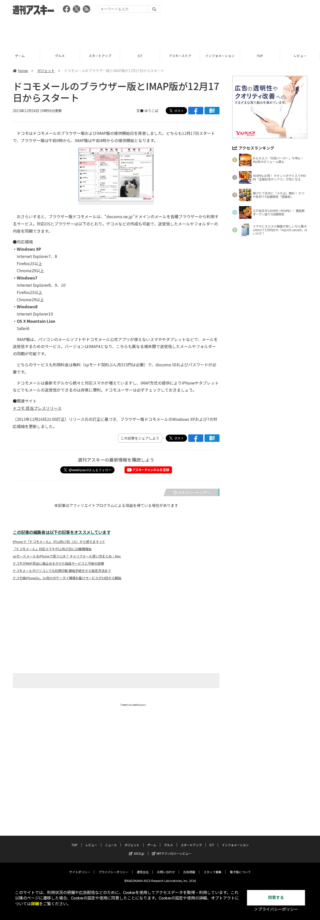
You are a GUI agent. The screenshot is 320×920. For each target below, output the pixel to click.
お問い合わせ (166, 872)
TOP (260, 55)
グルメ (60, 55)
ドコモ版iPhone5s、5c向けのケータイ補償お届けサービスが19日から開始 (67, 578)
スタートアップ (99, 55)
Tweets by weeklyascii (133, 705)
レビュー (300, 55)
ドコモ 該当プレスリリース (37, 408)
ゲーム (20, 55)
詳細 (35, 903)
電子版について (240, 872)
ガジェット (46, 70)
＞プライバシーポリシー (276, 909)
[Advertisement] (160, 31)
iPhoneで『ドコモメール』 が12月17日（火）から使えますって (59, 541)
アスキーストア (180, 55)
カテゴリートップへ (194, 492)
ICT (140, 55)
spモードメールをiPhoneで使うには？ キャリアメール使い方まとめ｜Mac (67, 556)
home (23, 70)
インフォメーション (219, 55)
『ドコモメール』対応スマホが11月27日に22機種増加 (52, 549)
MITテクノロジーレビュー (174, 853)
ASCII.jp (139, 853)
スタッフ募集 (213, 872)
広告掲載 (189, 872)
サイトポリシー (79, 872)
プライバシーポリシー (113, 872)
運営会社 (143, 872)
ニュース (111, 845)
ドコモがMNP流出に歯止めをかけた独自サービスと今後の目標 (58, 563)
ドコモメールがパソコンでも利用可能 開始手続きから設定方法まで (62, 570)
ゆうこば (151, 110)
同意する (276, 897)
